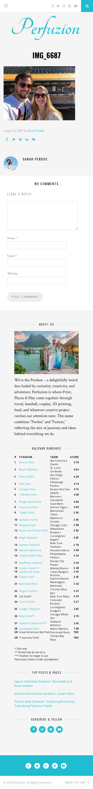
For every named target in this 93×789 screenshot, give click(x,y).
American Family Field (33, 530)
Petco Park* (26, 476)
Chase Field (26, 577)
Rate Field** (27, 616)
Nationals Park (28, 583)
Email (12, 256)
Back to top (75, 782)
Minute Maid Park (30, 550)
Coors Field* (27, 601)
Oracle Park (26, 462)
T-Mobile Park (28, 494)
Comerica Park (28, 507)
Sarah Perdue (35, 130)
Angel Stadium (28, 537)
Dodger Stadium (29, 609)
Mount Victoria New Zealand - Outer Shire (44, 693)
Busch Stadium (28, 469)
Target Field (26, 512)
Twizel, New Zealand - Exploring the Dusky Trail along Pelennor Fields (44, 703)
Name (12, 238)
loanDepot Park (29, 628)
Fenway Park (27, 489)
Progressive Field (30, 501)
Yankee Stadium (29, 544)
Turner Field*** (29, 568)
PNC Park (25, 484)
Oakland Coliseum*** (32, 623)
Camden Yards (28, 519)
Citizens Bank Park (30, 555)
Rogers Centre (28, 591)
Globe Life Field (29, 572)
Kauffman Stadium (30, 562)
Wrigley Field (27, 525)
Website (12, 273)
